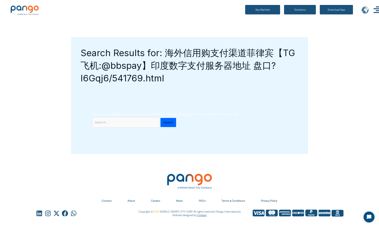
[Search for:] (126, 122)
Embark (202, 215)
